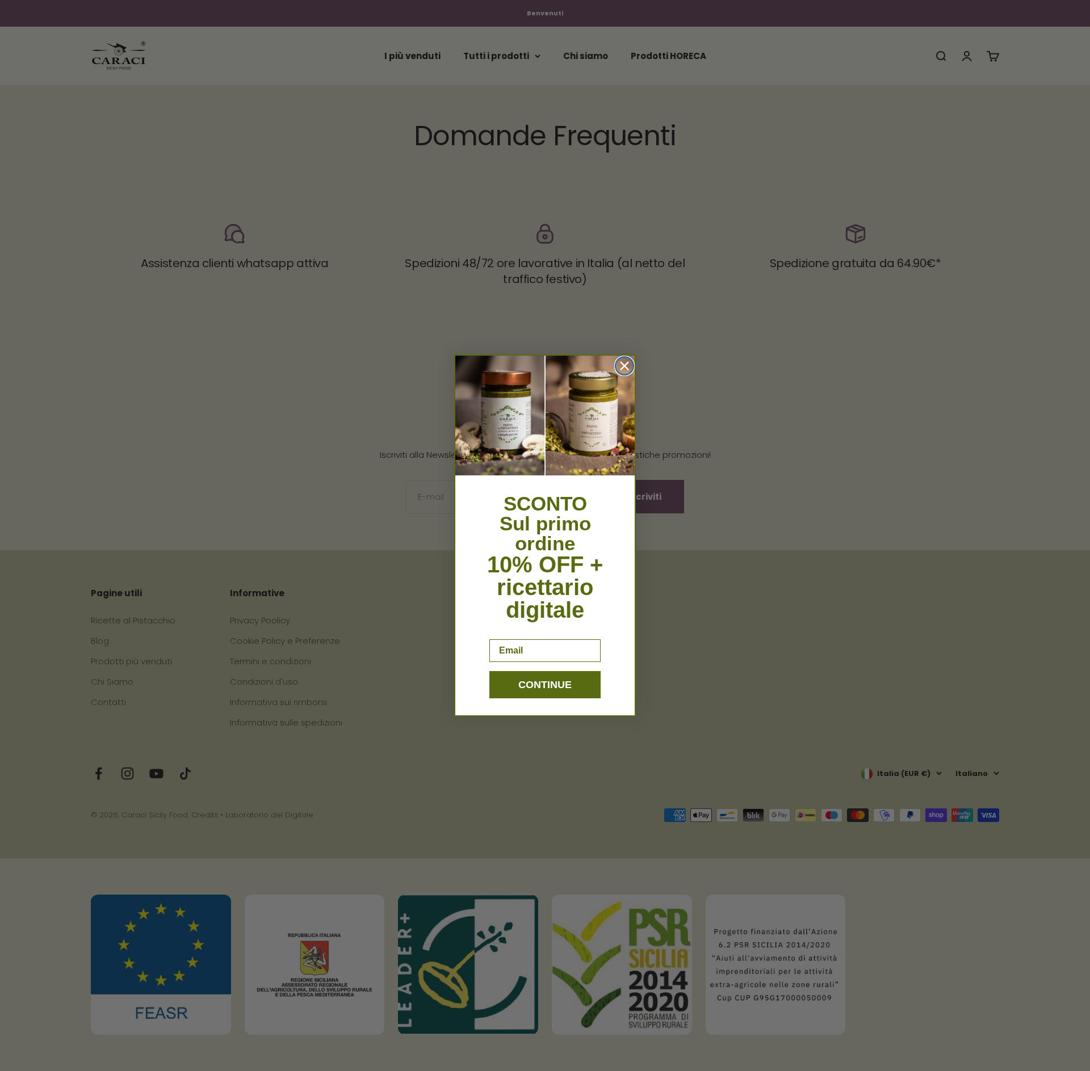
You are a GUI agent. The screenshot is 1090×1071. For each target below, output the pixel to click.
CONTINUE (545, 684)
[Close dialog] (624, 366)
